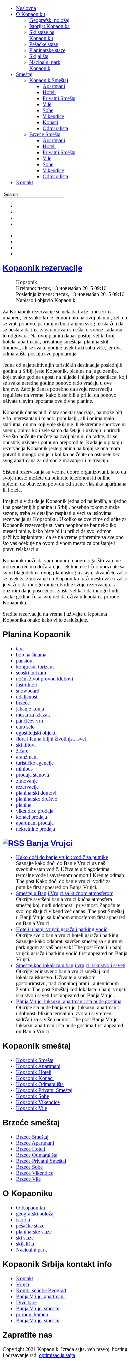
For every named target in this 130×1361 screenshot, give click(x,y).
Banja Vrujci (50, 843)
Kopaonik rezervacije (42, 267)
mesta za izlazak (33, 715)
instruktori (26, 685)
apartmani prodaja (35, 823)
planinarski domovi (36, 793)
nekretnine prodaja (35, 829)
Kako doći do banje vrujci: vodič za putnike (62, 857)
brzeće (23, 703)
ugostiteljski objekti (36, 733)
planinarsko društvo (36, 799)
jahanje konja (30, 709)
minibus (24, 769)
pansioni (25, 660)
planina (23, 805)
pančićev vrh (29, 721)
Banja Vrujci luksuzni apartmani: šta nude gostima (68, 1001)
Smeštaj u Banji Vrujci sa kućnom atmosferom (64, 893)
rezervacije (27, 787)
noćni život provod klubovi (44, 679)
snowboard (27, 691)
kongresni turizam (35, 666)
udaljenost (26, 697)
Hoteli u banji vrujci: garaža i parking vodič (61, 929)
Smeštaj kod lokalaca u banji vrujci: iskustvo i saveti (70, 965)
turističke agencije (35, 763)
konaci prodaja (31, 817)
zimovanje (27, 781)
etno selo (25, 727)
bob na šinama (31, 654)
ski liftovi (26, 745)
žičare (22, 751)
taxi (20, 648)
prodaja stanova (32, 775)
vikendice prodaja (34, 811)
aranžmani (27, 757)
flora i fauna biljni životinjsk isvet (51, 739)
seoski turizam (31, 672)
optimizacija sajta (57, 1355)
